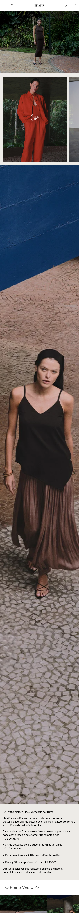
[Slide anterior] (7, 119)
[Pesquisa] (12, 5)
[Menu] (4, 5)
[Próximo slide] (72, 119)
